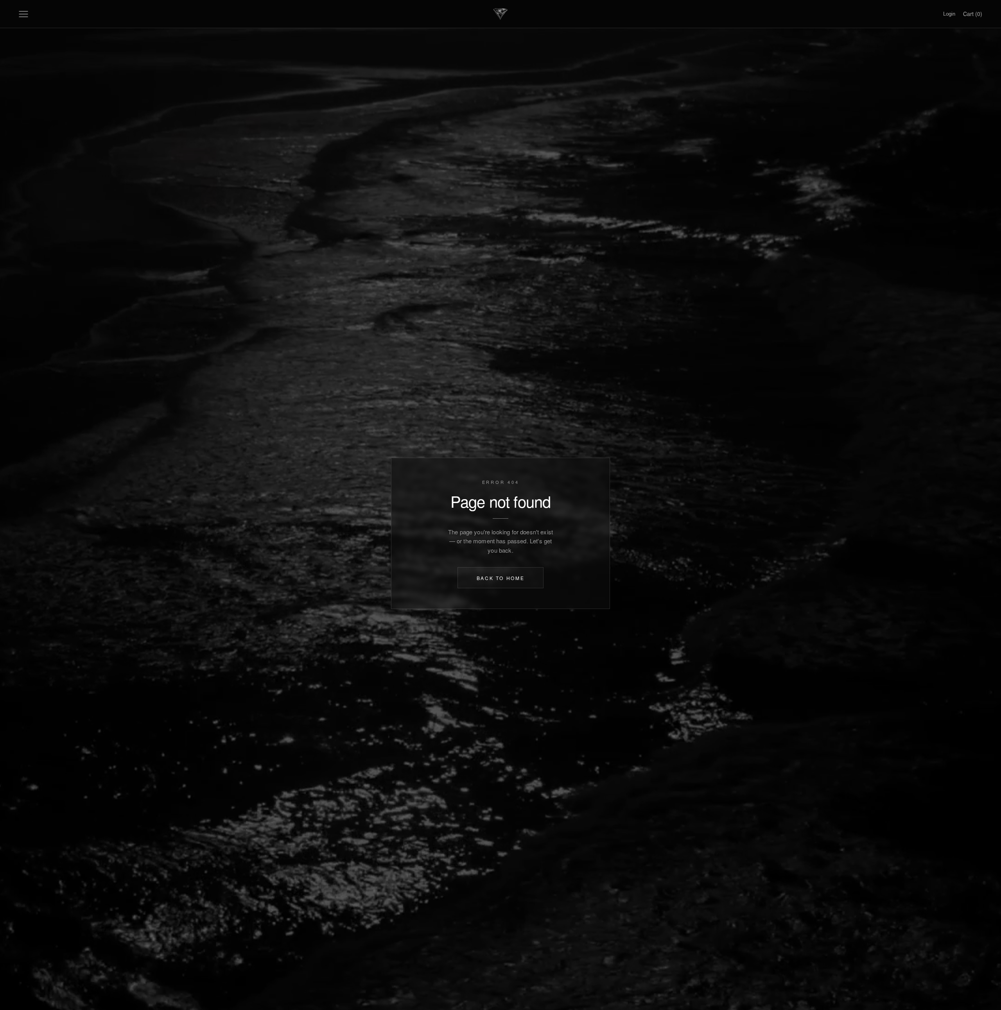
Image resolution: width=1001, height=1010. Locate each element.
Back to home (501, 577)
